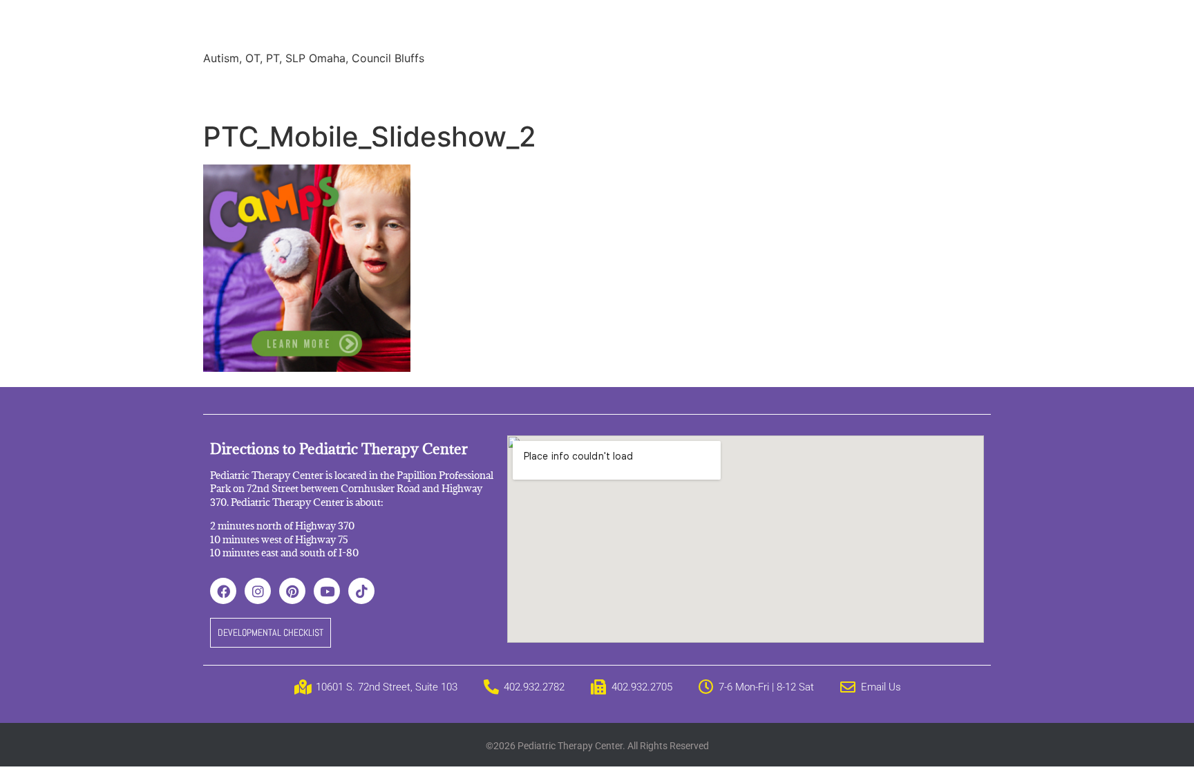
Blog (581, 90)
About (229, 90)
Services (288, 90)
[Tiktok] (361, 591)
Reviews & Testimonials (438, 90)
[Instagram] (258, 591)
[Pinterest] (292, 591)
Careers (634, 90)
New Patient (707, 90)
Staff (344, 90)
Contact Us (789, 90)
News (534, 90)
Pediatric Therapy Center (370, 27)
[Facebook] (223, 591)
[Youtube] (327, 591)
